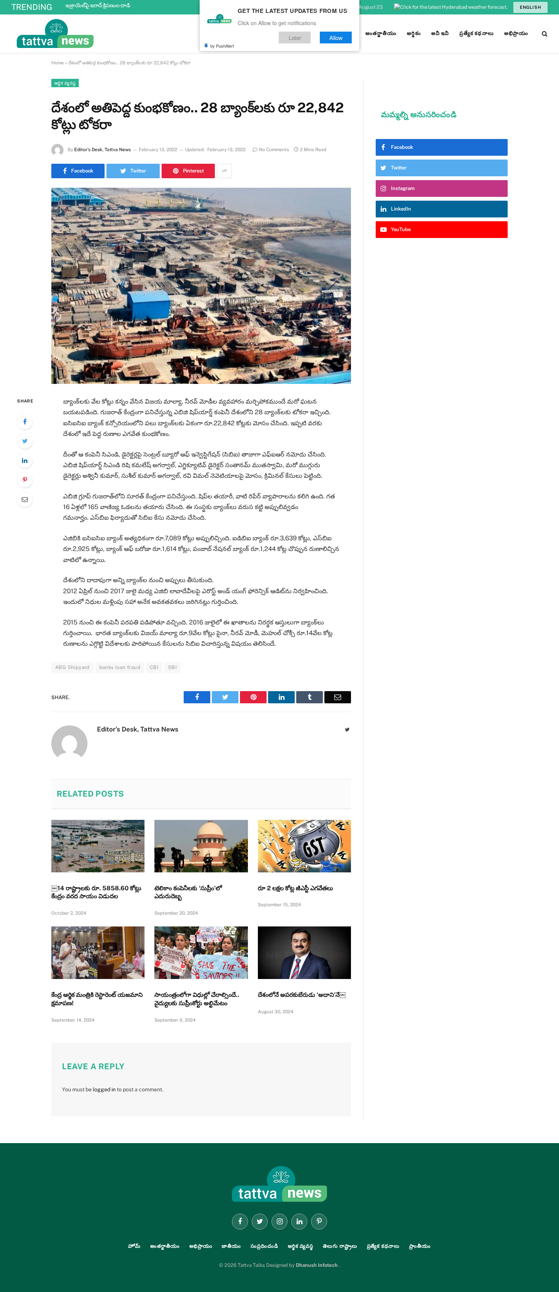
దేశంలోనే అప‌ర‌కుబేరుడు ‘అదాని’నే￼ (302, 994)
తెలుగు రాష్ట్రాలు (340, 1246)
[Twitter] (24, 441)
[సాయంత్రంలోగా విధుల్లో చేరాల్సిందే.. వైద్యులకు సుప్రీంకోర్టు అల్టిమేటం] (201, 952)
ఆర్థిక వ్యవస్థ (65, 83)
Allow (336, 38)
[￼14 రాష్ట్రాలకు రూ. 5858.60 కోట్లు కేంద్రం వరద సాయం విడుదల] (98, 846)
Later (295, 38)
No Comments (274, 149)
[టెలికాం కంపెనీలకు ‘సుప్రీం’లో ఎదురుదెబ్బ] (201, 846)
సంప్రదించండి (264, 1246)
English (530, 7)
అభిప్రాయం (201, 1246)
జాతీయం (231, 1246)
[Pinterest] (24, 479)
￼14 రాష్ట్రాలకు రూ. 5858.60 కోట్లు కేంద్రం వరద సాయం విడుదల (96, 892)
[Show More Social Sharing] (224, 171)
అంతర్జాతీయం (165, 1246)
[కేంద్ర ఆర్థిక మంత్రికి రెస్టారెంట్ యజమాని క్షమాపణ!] (98, 952)
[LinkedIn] (24, 460)
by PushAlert (222, 46)
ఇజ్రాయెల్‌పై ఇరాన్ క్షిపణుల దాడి (97, 5)
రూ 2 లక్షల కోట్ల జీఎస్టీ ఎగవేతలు (296, 888)
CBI (154, 667)
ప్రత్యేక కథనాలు (383, 1246)
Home (57, 62)
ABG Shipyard (72, 667)
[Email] (24, 499)
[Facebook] (24, 421)
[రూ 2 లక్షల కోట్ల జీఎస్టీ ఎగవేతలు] (304, 846)
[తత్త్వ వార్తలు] (106, 33)
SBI (172, 667)
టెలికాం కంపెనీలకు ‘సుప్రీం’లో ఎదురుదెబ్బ (188, 892)
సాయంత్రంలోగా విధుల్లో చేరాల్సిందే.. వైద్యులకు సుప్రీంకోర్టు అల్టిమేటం (196, 999)
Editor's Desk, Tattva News (102, 149)
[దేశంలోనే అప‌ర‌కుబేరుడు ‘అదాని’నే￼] (304, 952)
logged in (104, 1089)
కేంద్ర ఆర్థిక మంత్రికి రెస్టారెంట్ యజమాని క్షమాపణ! (97, 999)
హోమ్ (134, 1246)
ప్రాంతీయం (420, 1246)
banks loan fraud (119, 667)
